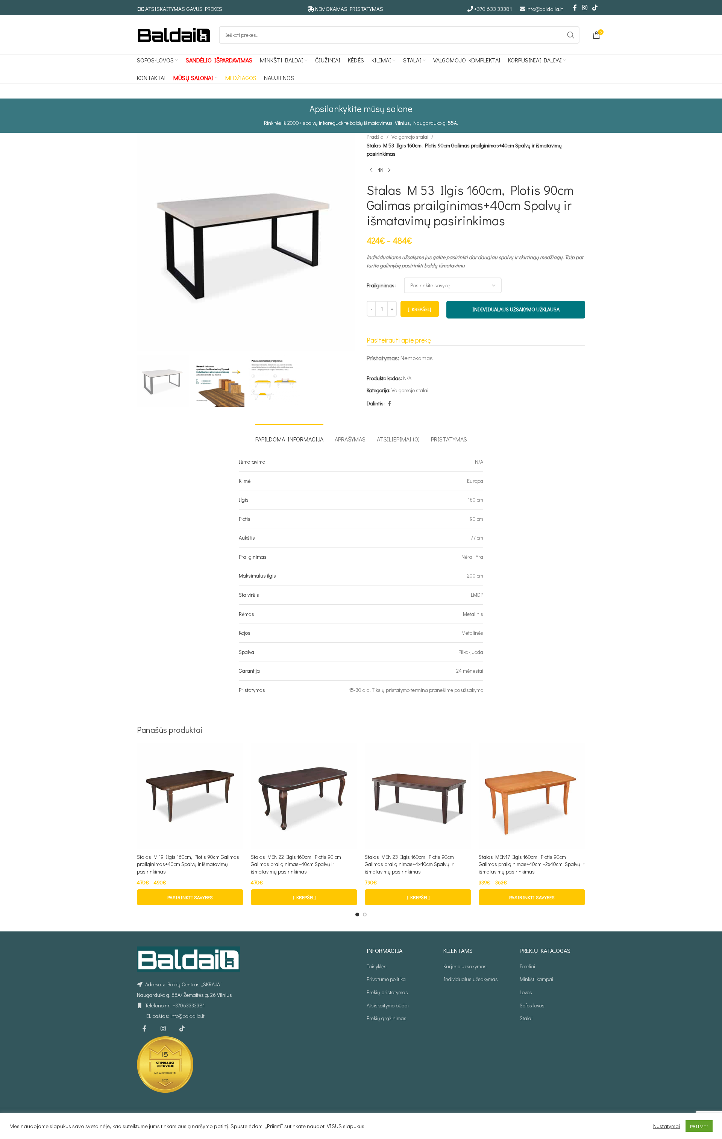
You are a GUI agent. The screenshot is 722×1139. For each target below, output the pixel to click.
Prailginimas (380, 285)
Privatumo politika (386, 979)
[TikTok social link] (595, 7)
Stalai (526, 1018)
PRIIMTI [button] (699, 1126)
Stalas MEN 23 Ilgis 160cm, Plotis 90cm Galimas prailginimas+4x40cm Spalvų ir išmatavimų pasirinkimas (409, 864)
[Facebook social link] (574, 7)
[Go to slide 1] (357, 914)
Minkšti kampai (536, 979)
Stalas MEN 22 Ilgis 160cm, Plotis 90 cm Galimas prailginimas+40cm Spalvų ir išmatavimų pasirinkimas (296, 864)
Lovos (526, 992)
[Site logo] (174, 34)
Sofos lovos (532, 1005)
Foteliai (527, 966)
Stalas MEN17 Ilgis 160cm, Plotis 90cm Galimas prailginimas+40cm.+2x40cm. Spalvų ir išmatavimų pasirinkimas (531, 864)
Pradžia (375, 136)
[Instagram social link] (584, 7)
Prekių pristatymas (387, 992)
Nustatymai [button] (666, 1126)
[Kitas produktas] (389, 170)
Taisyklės (377, 966)
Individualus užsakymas (470, 979)
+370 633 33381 (493, 8)
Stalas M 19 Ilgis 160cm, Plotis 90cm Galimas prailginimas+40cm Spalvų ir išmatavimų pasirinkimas (188, 864)
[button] (304, 897)
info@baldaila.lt (544, 8)
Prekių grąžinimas (387, 1018)
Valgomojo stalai (409, 136)
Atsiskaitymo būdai (388, 1005)
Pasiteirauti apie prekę (399, 339)
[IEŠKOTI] (570, 35)
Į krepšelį (419, 309)
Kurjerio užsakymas (465, 966)
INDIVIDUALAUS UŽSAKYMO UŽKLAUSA (516, 309)
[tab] (289, 435)
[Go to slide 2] (365, 914)
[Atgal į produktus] (380, 170)
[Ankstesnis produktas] (371, 170)
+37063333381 (189, 1005)
